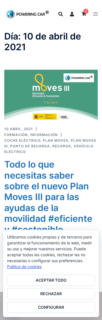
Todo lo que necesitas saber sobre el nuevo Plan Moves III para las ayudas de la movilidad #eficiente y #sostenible (48, 197)
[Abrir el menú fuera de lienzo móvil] (95, 14)
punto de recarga (30, 146)
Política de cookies (24, 266)
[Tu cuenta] (72, 14)
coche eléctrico (22, 140)
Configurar (51, 307)
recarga (61, 146)
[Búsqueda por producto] (60, 14)
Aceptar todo (51, 280)
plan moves (55, 140)
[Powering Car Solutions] (27, 13)
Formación (16, 135)
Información (44, 135)
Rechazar (51, 293)
